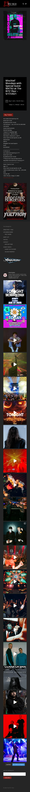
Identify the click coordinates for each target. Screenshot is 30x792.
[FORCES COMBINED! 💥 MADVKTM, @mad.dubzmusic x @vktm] (15, 533)
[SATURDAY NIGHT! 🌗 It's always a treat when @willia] (15, 581)
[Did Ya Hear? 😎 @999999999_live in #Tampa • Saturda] (15, 654)
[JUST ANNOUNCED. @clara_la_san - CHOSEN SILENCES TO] (15, 678)
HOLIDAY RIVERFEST (10, 251)
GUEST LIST (6, 237)
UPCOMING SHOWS (8, 232)
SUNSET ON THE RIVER (10, 249)
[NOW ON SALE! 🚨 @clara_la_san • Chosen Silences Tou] (15, 436)
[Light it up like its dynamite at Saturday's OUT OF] (15, 485)
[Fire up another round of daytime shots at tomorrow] (15, 388)
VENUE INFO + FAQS (8, 229)
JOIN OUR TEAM (9, 244)
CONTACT (5, 242)
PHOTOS (5, 239)
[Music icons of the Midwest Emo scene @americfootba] (15, 726)
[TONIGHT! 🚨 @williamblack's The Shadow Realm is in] (15, 292)
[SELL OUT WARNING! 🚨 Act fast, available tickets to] (15, 509)
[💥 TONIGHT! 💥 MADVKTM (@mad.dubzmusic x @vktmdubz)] (15, 412)
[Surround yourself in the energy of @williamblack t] (15, 364)
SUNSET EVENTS (7, 247)
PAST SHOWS (8, 234)
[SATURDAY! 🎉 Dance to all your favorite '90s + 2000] (15, 605)
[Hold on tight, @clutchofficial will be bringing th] (15, 750)
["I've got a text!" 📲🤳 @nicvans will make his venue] (15, 557)
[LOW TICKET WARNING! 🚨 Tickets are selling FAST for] (15, 629)
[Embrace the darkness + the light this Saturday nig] (15, 461)
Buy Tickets (8, 115)
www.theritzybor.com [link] (8, 177)
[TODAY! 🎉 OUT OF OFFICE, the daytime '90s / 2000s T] (15, 316)
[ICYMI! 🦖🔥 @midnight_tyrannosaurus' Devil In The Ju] (15, 702)
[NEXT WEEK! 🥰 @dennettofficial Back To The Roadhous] (15, 340)
